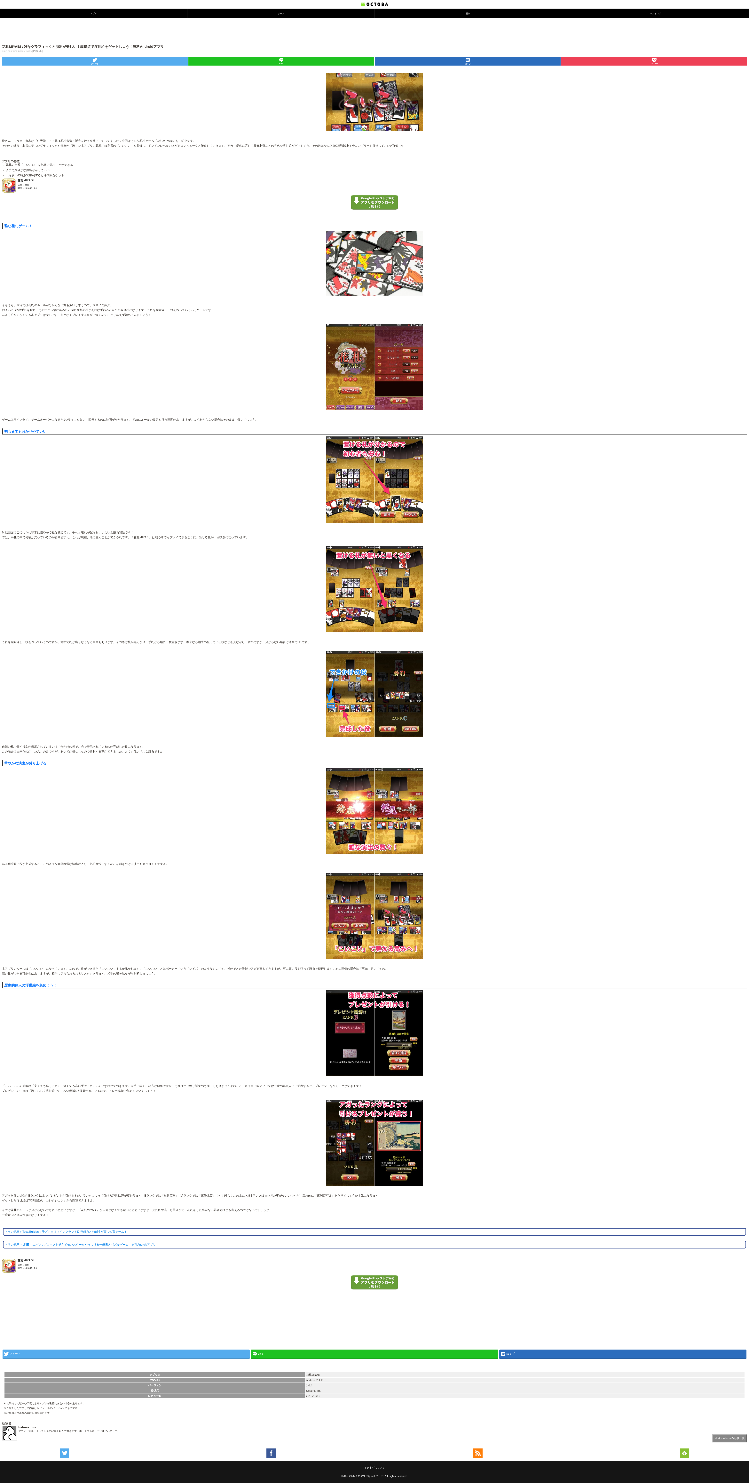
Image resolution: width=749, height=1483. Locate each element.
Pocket (654, 64)
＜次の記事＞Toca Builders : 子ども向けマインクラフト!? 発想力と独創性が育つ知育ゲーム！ (66, 1231)
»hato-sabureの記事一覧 (729, 1438)
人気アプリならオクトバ (369, 1476)
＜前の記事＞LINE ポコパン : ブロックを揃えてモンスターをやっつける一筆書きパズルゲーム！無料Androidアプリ (80, 1244)
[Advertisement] (374, 31)
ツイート (95, 64)
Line (281, 64)
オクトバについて (374, 1467)
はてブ (468, 64)
